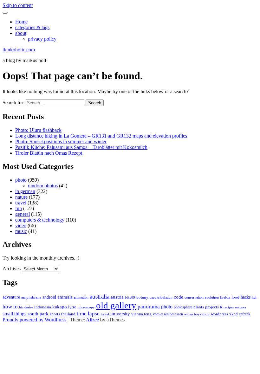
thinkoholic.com (19, 49)
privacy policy (42, 39)
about (20, 33)
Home (21, 21)
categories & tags (32, 27)
